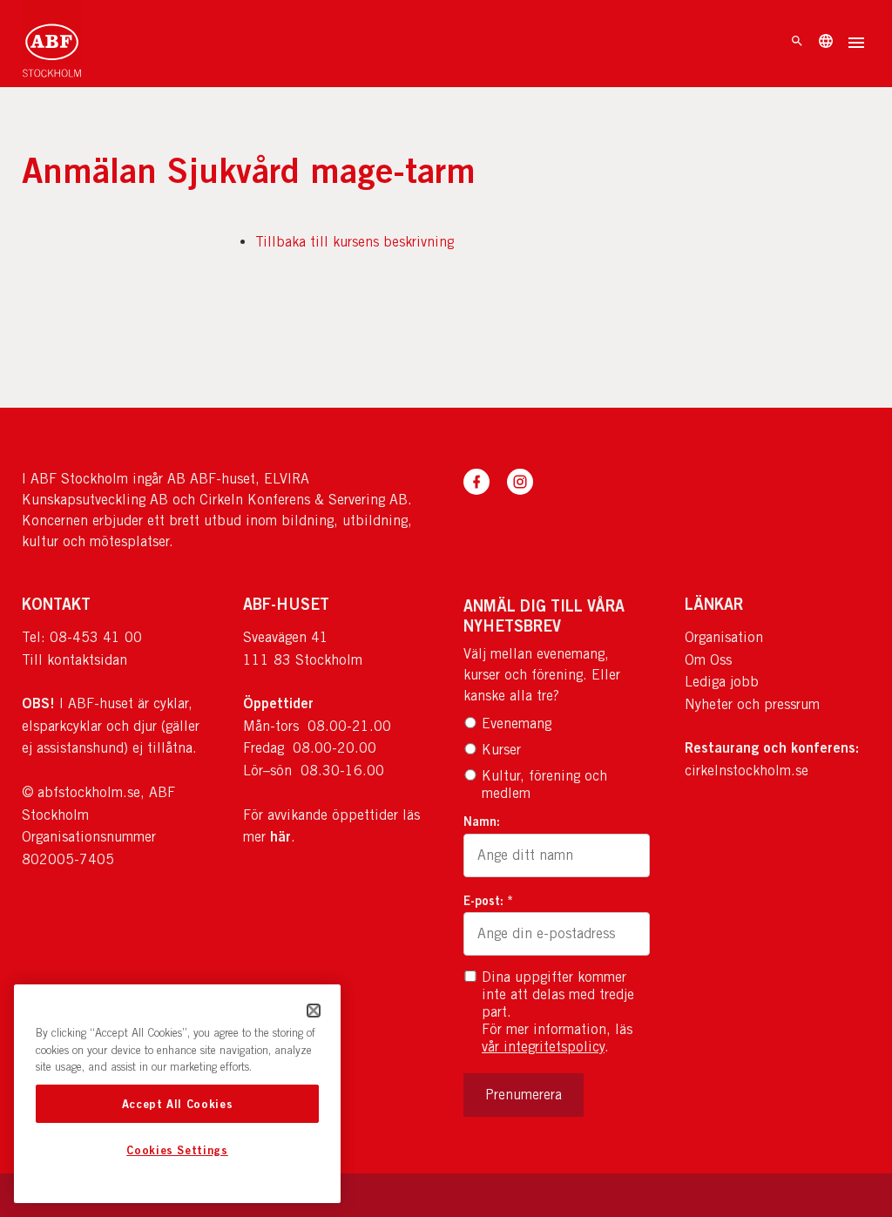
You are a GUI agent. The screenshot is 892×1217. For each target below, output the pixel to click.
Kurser (501, 749)
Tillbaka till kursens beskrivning (354, 241)
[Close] (313, 1010)
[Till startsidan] (52, 43)
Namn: (481, 821)
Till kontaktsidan (74, 660)
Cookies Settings (177, 1150)
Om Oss (708, 660)
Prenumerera (523, 1094)
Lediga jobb (722, 681)
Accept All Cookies (177, 1104)
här (280, 836)
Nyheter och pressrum (752, 704)
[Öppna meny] (856, 44)
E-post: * (488, 900)
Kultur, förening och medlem (544, 784)
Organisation (724, 637)
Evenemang (516, 723)
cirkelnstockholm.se (746, 770)
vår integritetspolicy (543, 1046)
